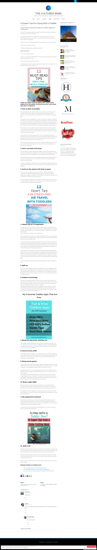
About (33, 18)
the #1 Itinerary (27, 491)
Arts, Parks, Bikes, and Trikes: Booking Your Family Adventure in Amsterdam (39, 470)
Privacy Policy (42, 542)
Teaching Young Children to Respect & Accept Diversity (70, 56)
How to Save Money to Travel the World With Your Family (35, 468)
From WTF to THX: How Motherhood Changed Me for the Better (70, 67)
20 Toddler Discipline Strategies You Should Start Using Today (70, 50)
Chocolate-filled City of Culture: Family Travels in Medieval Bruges (37, 469)
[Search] (75, 1)
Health (38, 18)
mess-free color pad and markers (29, 344)
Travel (50, 18)
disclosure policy (47, 42)
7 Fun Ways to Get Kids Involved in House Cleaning (70, 73)
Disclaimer (56, 542)
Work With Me (56, 18)
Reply (25, 499)
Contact (63, 18)
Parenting (44, 18)
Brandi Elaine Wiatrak (30, 516)
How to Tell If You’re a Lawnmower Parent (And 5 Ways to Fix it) (70, 61)
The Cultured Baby (48, 13)
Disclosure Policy (49, 542)
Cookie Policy (25, 547)
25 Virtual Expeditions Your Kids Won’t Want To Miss (68, 40)
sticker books (44, 344)
